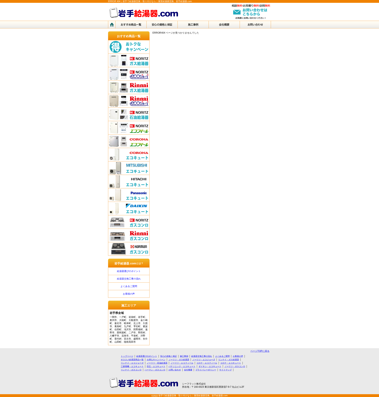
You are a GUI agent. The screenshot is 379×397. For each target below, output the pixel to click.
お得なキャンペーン (156, 359)
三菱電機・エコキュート (132, 366)
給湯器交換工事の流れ (129, 278)
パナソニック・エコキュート (181, 366)
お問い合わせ (174, 370)
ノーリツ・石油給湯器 (157, 363)
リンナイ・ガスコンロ (131, 370)
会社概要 (188, 370)
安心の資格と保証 (168, 356)
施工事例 (184, 356)
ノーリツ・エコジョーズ (203, 359)
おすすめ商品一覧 (129, 36)
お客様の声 (129, 294)
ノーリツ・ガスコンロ (234, 366)
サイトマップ (225, 370)
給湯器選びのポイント (129, 271)
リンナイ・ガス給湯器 (228, 359)
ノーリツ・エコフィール (182, 363)
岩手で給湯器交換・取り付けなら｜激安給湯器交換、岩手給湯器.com (193, 395)
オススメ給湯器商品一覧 (132, 359)
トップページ (127, 356)
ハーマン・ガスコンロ (155, 370)
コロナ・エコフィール (206, 363)
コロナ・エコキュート (230, 363)
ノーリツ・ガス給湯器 (178, 359)
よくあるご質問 (129, 286)
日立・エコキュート (156, 366)
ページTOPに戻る (259, 351)
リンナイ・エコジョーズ (132, 363)
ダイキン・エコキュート (210, 366)
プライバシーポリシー (205, 370)
